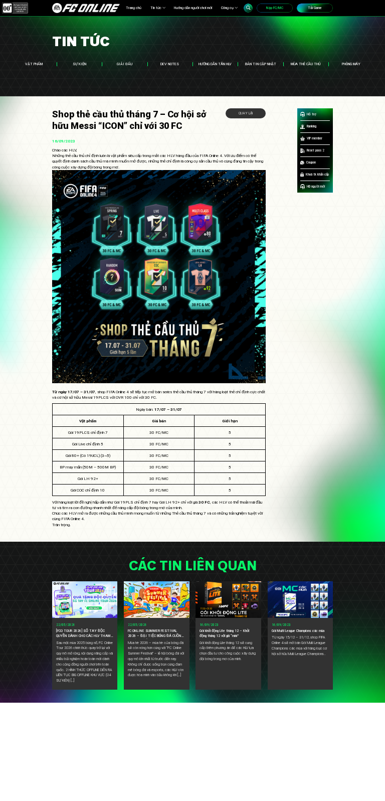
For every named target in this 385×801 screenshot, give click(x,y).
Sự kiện (79, 64)
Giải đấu (124, 64)
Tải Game (315, 8)
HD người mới (316, 186)
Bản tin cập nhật (260, 64)
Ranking (311, 126)
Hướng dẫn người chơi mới (193, 8)
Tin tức (155, 8)
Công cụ (227, 8)
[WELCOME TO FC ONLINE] (86, 8)
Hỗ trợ (311, 114)
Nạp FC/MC (274, 8)
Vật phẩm (34, 64)
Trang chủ (133, 8)
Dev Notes (169, 64)
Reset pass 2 (315, 150)
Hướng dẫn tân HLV (215, 64)
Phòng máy (351, 64)
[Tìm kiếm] (248, 8)
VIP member (314, 138)
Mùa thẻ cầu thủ (306, 64)
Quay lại (246, 113)
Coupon (311, 162)
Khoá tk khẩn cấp (317, 174)
